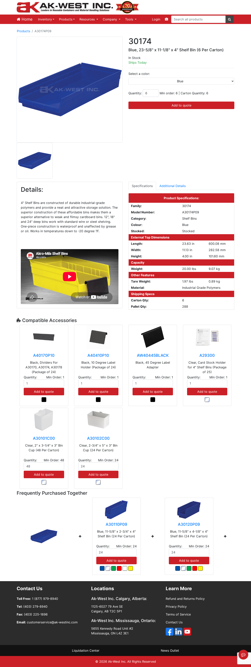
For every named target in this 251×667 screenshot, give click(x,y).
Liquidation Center (85, 650)
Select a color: (139, 74)
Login (156, 19)
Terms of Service (178, 614)
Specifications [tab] (142, 186)
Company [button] (110, 19)
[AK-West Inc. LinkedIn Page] (178, 632)
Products (65, 19)
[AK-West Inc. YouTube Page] (187, 632)
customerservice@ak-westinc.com (52, 622)
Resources (87, 19)
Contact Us (174, 622)
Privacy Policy (176, 606)
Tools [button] (129, 19)
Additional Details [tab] (172, 186)
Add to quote (181, 105)
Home (26, 19)
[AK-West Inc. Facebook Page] (170, 632)
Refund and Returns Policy (185, 599)
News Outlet (170, 650)
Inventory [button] (45, 19)
